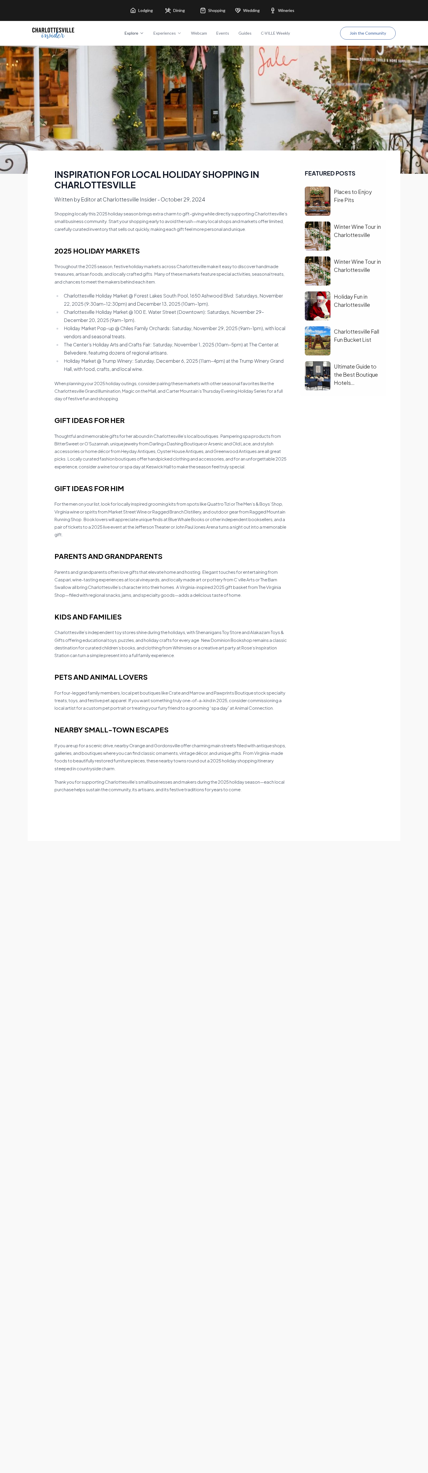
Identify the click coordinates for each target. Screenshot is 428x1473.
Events (222, 33)
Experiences (164, 33)
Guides (245, 33)
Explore (131, 33)
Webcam (199, 33)
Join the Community (368, 33)
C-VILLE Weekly (275, 33)
